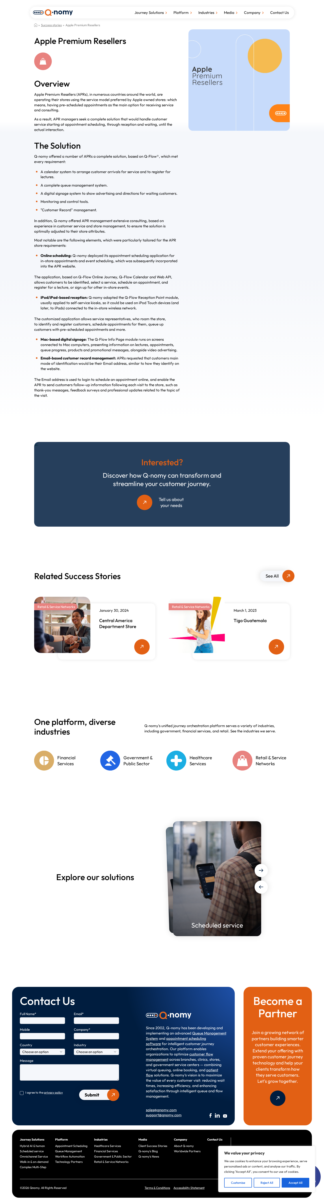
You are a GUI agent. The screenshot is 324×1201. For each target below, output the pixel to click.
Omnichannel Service (34, 1156)
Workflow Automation (70, 1156)
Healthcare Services (107, 1146)
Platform (181, 12)
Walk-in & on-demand (34, 1162)
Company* (82, 1029)
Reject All (267, 1183)
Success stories (51, 25)
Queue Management (68, 1151)
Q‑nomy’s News (148, 1156)
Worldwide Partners (187, 1151)
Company (252, 12)
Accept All (295, 1183)
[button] (261, 870)
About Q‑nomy (184, 1146)
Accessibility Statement (189, 1188)
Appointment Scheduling (71, 1146)
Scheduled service (32, 1151)
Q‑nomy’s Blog (148, 1151)
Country (26, 1045)
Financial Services (106, 1151)
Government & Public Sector (113, 1156)
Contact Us (279, 12)
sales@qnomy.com (161, 1109)
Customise (238, 1183)
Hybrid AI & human (32, 1146)
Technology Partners (69, 1162)
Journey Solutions (149, 12)
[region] (266, 1169)
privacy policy (53, 1092)
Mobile (25, 1029)
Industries (206, 12)
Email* (79, 1014)
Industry (80, 1045)
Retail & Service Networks (111, 1162)
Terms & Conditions (157, 1188)
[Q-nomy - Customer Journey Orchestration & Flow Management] (53, 12)
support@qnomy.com (164, 1115)
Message (26, 1061)
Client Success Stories (152, 1146)
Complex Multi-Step (33, 1167)
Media (229, 12)
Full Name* (28, 1014)
